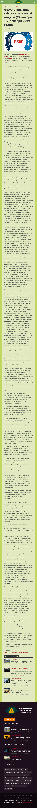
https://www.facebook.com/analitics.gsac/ (16, 652)
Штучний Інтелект (25, 783)
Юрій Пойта (22, 675)
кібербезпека (8, 788)
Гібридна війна (25, 775)
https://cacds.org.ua (27, 802)
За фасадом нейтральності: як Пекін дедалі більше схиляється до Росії (21, 672)
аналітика (7, 786)
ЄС (26, 769)
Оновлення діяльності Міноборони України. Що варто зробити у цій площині (21, 682)
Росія (17, 780)
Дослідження (26, 668)
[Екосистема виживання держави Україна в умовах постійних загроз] (7, 737)
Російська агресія (9, 780)
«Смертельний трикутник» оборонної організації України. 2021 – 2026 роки (21, 662)
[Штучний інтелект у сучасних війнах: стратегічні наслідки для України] (7, 750)
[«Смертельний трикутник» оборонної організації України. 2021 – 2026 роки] (7, 661)
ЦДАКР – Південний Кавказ (12, 6)
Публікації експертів (16, 659)
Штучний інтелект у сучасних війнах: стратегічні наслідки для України (21, 750)
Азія (22, 772)
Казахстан (7, 777)
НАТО (18, 777)
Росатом (28, 777)
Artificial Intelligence (10, 769)
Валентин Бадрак (24, 665)
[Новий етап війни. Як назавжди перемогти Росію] (7, 690)
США (22, 780)
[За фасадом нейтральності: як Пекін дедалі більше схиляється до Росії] (7, 670)
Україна (7, 783)
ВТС (18, 775)
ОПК (23, 777)
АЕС (18, 772)
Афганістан (28, 772)
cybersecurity (20, 769)
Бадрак (7, 775)
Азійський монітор (16, 668)
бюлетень (14, 786)
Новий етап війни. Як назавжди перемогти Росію (20, 691)
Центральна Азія (15, 783)
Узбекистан (28, 780)
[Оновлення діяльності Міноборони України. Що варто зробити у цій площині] (7, 680)
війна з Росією (23, 786)
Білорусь (13, 775)
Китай (13, 777)
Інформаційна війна (10, 772)
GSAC (11, 58)
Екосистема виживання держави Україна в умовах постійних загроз (20, 738)
